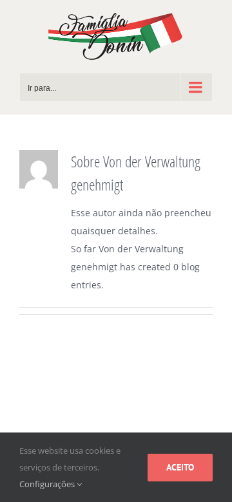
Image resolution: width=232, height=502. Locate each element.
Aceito (180, 467)
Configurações (48, 484)
